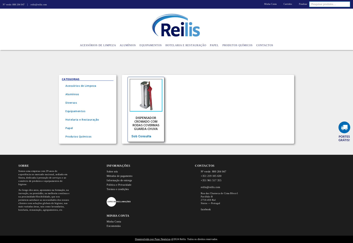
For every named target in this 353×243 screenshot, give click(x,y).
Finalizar (302, 4)
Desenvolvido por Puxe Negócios (152, 239)
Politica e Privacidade (119, 184)
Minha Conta (270, 4)
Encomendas (114, 226)
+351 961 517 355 (211, 180)
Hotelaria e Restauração (82, 119)
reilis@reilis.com (39, 4)
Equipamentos (75, 111)
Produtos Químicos (78, 136)
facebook (206, 209)
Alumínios (72, 94)
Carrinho (287, 4)
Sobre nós (112, 171)
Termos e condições (118, 189)
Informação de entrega (119, 180)
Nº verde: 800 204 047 (14, 4)
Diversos (71, 102)
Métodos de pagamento (119, 176)
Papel (69, 128)
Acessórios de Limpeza (80, 85)
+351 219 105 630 (211, 176)
